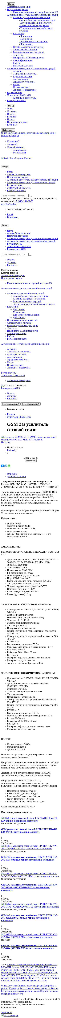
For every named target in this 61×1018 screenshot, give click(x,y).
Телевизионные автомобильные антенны (34, 304)
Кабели (16, 63)
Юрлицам (12, 124)
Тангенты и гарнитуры (24, 73)
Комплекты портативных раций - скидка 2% (35, 12)
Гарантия (11, 116)
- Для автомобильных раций (33, 41)
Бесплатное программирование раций (20, 991)
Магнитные (19, 312)
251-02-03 (24, 201)
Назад (11, 4)
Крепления (18, 33)
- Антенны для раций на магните (35, 23)
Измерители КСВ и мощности (28, 57)
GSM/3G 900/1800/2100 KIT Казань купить (29, 974)
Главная (11, 414)
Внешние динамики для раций (28, 52)
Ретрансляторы (14, 92)
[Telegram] (5, 466)
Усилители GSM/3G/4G (19, 95)
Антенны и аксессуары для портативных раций (31, 68)
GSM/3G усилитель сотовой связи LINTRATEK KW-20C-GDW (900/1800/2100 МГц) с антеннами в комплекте (29, 887)
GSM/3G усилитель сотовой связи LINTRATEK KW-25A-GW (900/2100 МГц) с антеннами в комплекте (29, 946)
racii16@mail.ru (8, 204)
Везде (10, 171)
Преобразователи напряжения (28, 47)
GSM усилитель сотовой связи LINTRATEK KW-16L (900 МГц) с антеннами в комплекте (29, 830)
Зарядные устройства (23, 81)
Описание (12, 474)
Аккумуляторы (20, 79)
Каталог (9, 273)
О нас (10, 108)
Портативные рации (17, 9)
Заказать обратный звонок (20, 209)
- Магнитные (25, 39)
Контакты (12, 265)
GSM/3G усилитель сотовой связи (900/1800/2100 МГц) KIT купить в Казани (30, 976)
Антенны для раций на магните (29, 298)
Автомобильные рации (18, 7)
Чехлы (16, 84)
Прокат (11, 119)
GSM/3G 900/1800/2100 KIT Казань (38, 967)
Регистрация (19, 152)
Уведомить (30, 461)
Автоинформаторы (22, 60)
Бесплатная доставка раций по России (39, 988)
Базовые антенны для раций (27, 301)
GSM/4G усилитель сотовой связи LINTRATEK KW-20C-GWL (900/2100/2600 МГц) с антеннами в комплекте (29, 918)
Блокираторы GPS (16, 100)
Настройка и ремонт (17, 122)
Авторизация (19, 150)
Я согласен (6, 1012)
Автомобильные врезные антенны (30, 296)
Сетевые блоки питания (25, 49)
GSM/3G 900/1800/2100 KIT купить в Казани (24, 980)
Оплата (11, 114)
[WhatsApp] (9, 466)
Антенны (18, 71)
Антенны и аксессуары (24, 98)
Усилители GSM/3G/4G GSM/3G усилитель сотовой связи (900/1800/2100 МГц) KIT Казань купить (27, 971)
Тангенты (18, 55)
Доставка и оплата (16, 476)
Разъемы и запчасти (23, 65)
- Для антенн (25, 36)
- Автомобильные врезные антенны (37, 20)
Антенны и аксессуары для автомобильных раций (32, 15)
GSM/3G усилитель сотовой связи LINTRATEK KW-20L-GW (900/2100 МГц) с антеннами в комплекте (29, 858)
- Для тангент (26, 44)
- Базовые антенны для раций (34, 25)
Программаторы (21, 87)
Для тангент (19, 317)
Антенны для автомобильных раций (31, 17)
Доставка (11, 111)
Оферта (44, 991)
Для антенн (19, 309)
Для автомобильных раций (26, 314)
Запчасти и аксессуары (24, 89)
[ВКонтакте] (2, 466)
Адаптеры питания (22, 76)
